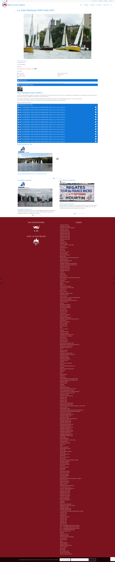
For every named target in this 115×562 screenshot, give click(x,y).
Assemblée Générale (64, 506)
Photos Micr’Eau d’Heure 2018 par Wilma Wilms (70, 411)
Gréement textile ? (64, 441)
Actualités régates (64, 259)
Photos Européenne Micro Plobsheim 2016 (69, 378)
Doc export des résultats (65, 307)
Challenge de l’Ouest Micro (65, 347)
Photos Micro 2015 (64, 301)
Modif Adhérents (63, 374)
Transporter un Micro (64, 394)
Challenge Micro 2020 (64, 516)
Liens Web (62, 361)
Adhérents (62, 364)
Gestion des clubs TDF (64, 481)
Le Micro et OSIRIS (64, 350)
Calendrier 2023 (63, 512)
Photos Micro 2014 (64, 341)
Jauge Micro (62, 280)
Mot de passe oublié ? (64, 551)
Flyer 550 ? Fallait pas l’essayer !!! (67, 488)
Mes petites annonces (64, 417)
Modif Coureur (63, 377)
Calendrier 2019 (63, 518)
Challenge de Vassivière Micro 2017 (67, 354)
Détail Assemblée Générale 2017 (67, 424)
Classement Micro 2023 (65, 491)
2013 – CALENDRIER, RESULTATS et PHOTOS (69, 526)
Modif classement (63, 476)
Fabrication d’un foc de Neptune (67, 485)
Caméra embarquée (64, 261)
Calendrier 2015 (63, 523)
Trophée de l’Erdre (64, 360)
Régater (61, 283)
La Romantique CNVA (66, 209)
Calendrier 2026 (63, 401)
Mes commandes (63, 539)
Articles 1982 (62, 452)
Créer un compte (63, 546)
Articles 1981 (62, 455)
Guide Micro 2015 (63, 311)
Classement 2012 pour (29, 141)
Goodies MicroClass (64, 355)
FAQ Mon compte (63, 243)
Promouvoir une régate (65, 314)
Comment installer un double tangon (68, 439)
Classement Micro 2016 (65, 233)
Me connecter (63, 548)
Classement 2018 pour (30, 127)
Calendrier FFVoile (64, 229)
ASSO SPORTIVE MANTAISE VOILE (26, 68)
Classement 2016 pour (30, 132)
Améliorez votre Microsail (65, 489)
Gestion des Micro (63, 484)
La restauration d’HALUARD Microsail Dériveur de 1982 (71, 511)
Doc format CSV (63, 320)
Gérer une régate (63, 323)
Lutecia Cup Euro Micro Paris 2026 (28, 168)
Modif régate (62, 468)
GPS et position (63, 308)
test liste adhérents (64, 543)
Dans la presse (63, 337)
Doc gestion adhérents (65, 461)
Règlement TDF (63, 351)
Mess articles (62, 246)
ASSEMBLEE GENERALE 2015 (66, 429)
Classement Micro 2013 (65, 266)
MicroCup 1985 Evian (64, 447)
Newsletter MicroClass (64, 387)
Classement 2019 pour (30, 124)
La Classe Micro (63, 313)
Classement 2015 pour (29, 134)
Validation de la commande (66, 545)
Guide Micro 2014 (63, 310)
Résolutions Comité (64, 381)
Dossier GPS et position (65, 321)
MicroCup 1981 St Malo (64, 457)
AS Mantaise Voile (26, 85)
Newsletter (62, 501)
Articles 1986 (62, 437)
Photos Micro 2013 (64, 340)
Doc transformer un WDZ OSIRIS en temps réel (70, 277)
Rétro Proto (62, 469)
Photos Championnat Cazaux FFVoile (68, 388)
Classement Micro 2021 (65, 237)
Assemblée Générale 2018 (65, 421)
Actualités (62, 384)
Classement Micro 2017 (65, 270)
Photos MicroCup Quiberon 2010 (67, 343)
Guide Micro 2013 (63, 324)
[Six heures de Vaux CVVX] (114, 281)
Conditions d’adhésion (64, 496)
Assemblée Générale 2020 (65, 415)
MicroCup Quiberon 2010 (65, 531)
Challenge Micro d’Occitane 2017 (67, 334)
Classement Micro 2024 (65, 492)
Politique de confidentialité (65, 504)
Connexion (62, 240)
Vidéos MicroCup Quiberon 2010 (67, 287)
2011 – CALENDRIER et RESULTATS (67, 529)
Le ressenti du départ (64, 475)
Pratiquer (62, 303)
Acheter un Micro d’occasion (66, 363)
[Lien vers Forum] (7, 1)
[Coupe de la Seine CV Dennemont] (1, 281)
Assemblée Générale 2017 (65, 422)
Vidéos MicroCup (63, 382)
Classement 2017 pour (29, 129)
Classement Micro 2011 (64, 230)
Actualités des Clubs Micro (65, 317)
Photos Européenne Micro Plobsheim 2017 (69, 380)
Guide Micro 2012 (63, 338)
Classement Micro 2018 (65, 234)
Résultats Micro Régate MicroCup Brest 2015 (69, 257)
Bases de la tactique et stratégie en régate (69, 459)
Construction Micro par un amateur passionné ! (70, 391)
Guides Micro (62, 370)
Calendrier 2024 (63, 397)
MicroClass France (64, 247)
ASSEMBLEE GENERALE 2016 (66, 427)
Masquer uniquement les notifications (80, 559)
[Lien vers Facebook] (3, 1)
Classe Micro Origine (64, 294)
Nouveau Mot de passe (65, 254)
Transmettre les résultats (65, 358)
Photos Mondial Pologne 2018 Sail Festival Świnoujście (71, 410)
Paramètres (92, 559)
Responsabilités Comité (65, 408)
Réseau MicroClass (64, 316)
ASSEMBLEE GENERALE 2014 (66, 431)
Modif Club (62, 375)
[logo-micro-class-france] (13, 5)
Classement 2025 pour (30, 110)
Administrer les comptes (65, 226)
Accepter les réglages (65, 559)
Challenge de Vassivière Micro (66, 353)
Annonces (62, 330)
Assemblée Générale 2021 (65, 412)
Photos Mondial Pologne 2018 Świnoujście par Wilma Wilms (72, 405)
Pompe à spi (62, 444)
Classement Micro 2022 (65, 239)
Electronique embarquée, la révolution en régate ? (70, 478)
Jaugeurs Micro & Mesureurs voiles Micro (68, 300)
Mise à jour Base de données (66, 553)
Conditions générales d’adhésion (67, 536)
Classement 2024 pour (30, 112)
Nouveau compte (63, 253)
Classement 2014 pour (30, 136)
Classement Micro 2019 (65, 236)
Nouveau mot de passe (65, 552)
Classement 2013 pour (29, 139)
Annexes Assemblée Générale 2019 (67, 365)
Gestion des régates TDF (65, 499)
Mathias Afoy (21, 74)
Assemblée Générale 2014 (65, 432)
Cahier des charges (64, 333)
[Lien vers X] (5, 1)
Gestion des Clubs (64, 479)
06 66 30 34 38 (22, 76)
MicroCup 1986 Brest (64, 438)
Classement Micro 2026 (65, 495)
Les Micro (62, 371)
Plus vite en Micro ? (64, 407)
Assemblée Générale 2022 (65, 508)
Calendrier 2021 (63, 515)
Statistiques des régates (65, 304)
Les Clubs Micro (63, 538)
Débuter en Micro (63, 276)
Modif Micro (62, 249)
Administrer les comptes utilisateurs (67, 227)
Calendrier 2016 (63, 522)
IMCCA (61, 348)
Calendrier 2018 (63, 519)
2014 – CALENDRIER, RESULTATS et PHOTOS (69, 525)
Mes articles (62, 465)
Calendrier (62, 367)
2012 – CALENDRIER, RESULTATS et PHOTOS (69, 528)
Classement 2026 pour (30, 107)
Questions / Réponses (64, 281)
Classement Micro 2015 (65, 269)
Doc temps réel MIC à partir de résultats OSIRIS (70, 297)
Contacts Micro (63, 274)
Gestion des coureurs (64, 482)
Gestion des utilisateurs (65, 471)
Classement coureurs (64, 535)
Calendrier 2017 (63, 521)
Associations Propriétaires (65, 306)
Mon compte (62, 250)
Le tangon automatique (65, 442)
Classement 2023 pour (30, 114)
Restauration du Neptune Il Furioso (67, 505)
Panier (61, 541)
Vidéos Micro (62, 385)
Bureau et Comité (63, 291)
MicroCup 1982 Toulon (64, 454)
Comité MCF (62, 273)
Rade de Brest (63, 256)
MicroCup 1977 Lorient (64, 472)
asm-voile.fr (21, 73)
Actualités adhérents (64, 224)
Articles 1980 (62, 458)
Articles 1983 (62, 449)
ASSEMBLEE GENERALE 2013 (66, 434)
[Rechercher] (111, 5)
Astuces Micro (63, 290)
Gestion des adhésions (64, 498)
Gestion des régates (64, 474)
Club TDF (62, 271)
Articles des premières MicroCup (67, 414)
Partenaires (62, 502)
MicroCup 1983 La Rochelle (65, 451)
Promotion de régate (64, 357)
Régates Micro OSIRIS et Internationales (68, 418)
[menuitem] (81, 5)
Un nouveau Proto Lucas (65, 486)
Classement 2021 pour (29, 119)
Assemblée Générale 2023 (65, 509)
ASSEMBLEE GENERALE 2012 (66, 435)
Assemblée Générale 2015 (65, 428)
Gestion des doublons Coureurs (66, 402)
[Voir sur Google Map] (17, 77)
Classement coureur (64, 533)
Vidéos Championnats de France (67, 390)
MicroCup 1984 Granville (65, 448)
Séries (61, 327)
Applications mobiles (64, 331)
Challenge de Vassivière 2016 (66, 293)
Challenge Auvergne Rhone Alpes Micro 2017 (69, 318)
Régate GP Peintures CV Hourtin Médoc (29, 209)
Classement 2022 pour (30, 117)
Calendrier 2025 (63, 398)
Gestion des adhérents (64, 464)
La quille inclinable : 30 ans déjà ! (67, 244)
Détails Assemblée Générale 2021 (67, 368)
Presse (61, 445)
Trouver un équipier (64, 328)
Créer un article (63, 296)
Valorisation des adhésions (65, 286)
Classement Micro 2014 (65, 267)
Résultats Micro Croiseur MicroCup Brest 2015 (69, 344)
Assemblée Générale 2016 (65, 425)
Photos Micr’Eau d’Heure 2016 (66, 404)
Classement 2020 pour (30, 122)
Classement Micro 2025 (65, 494)
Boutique (62, 532)
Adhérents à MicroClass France (66, 395)
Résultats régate (63, 542)
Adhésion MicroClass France (66, 260)
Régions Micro (63, 284)
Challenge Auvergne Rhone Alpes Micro (68, 263)
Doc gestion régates (64, 462)
